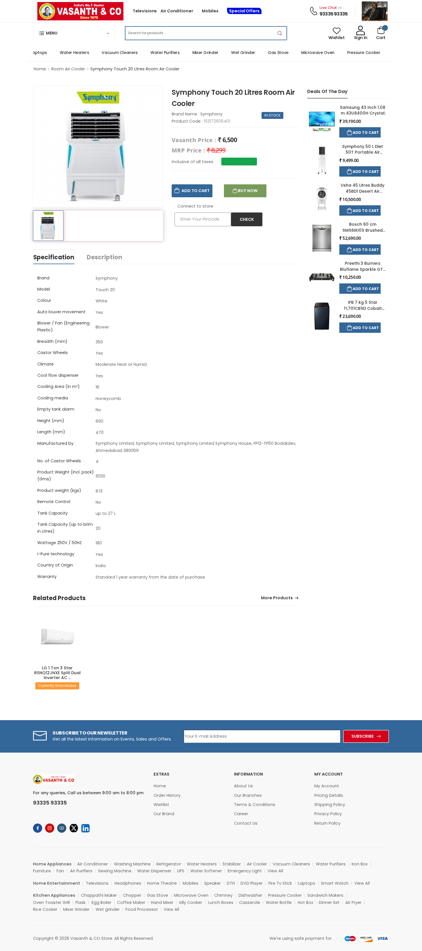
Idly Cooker (190, 902)
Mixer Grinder (195, 52)
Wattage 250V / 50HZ (59, 543)
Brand (43, 278)
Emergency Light (245, 871)
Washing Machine (132, 864)
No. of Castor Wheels (59, 461)
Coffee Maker (131, 902)
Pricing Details (328, 795)
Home (40, 69)
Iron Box (360, 864)
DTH (231, 883)
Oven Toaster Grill (51, 902)
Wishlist (161, 804)
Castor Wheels (52, 352)
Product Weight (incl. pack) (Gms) (65, 475)
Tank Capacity (52, 513)
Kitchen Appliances (54, 895)
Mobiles (210, 11)
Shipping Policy (329, 804)
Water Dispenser (154, 871)
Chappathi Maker (99, 895)
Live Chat (328, 7)
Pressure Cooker (353, 52)
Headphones (128, 883)
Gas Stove (268, 52)
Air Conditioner (176, 11)
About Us (243, 786)
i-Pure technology (55, 554)
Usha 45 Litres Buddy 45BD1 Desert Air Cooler (362, 191)
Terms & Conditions (254, 804)
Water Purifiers (155, 52)
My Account (326, 786)
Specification (53, 257)
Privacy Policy (328, 814)
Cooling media (52, 398)
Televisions (145, 11)
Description (104, 257)
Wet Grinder (233, 52)
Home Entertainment (56, 883)
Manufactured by (55, 443)
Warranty (47, 576)
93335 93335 (334, 14)
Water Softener (206, 871)
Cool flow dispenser (58, 375)
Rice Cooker (45, 909)
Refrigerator (168, 864)
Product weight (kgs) (59, 490)
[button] (74, 33)
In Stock (272, 115)
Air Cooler (257, 864)
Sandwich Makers (325, 895)
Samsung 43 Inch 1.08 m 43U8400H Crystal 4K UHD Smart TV (362, 113)
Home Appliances (52, 864)
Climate (45, 364)
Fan (60, 871)
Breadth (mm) (52, 341)
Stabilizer (231, 864)
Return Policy (327, 823)
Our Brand (164, 814)
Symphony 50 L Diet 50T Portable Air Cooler (362, 152)
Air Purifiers (81, 871)
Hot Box (305, 902)
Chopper (132, 895)
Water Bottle (279, 902)
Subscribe (362, 736)
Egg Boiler (101, 902)
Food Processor (141, 909)
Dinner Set (329, 902)
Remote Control (53, 502)
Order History (167, 795)
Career (241, 814)
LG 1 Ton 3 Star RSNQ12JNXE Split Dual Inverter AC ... (57, 673)
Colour (44, 300)
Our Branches (248, 795)
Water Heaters (64, 52)
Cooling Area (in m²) (58, 386)
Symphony (211, 114)
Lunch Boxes (220, 902)
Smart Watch (335, 883)
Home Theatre (162, 883)
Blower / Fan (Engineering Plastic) (63, 326)
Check (247, 219)
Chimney (223, 895)
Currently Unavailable (57, 685)
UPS (180, 871)
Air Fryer (353, 902)
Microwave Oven (307, 52)
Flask (81, 902)
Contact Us (246, 823)
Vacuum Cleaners (110, 52)
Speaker (212, 883)
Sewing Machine (114, 871)
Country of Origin (55, 565)
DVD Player (252, 883)
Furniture (42, 871)
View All (275, 871)
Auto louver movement (61, 312)
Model (43, 289)
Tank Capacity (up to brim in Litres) (65, 527)
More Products (277, 598)
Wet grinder (108, 909)
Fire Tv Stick (280, 883)
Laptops (306, 883)
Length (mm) (51, 432)
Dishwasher (250, 895)
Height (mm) (50, 421)
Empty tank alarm (55, 409)
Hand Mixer (162, 902)
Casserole (249, 902)
